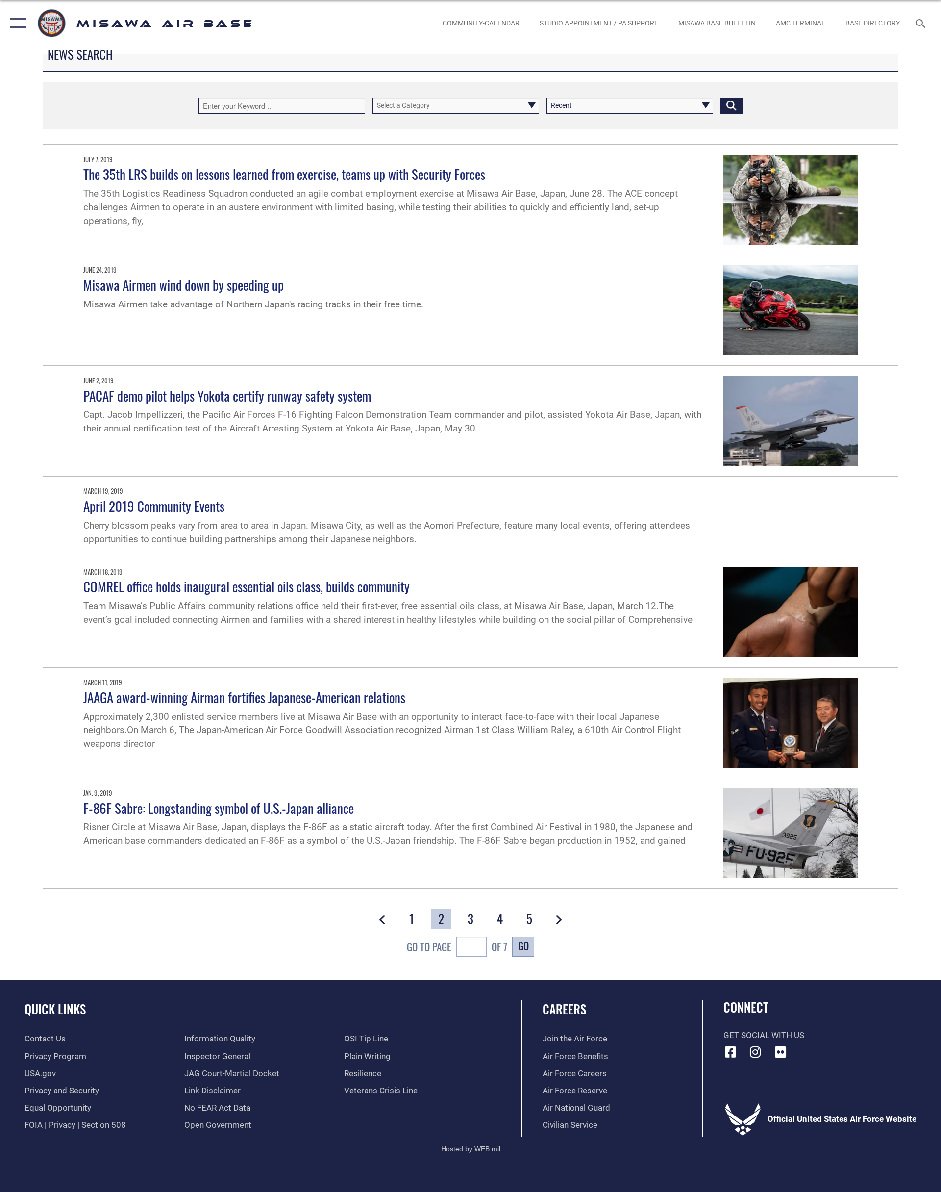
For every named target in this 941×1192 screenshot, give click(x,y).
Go (523, 945)
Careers (564, 1009)
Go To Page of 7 (457, 946)
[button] (16, 23)
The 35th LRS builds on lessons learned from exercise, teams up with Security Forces (284, 174)
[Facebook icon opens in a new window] (730, 1051)
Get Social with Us (763, 1035)
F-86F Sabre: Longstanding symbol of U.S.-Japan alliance (218, 808)
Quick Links (55, 1009)
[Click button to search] (731, 106)
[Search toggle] (922, 23)
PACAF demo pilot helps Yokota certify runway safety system (227, 396)
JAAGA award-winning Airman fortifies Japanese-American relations (244, 697)
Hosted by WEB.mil (470, 1149)
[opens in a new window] (780, 1051)
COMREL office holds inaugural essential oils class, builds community (246, 586)
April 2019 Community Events (153, 506)
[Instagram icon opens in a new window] (755, 1051)
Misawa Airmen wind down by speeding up (183, 285)
